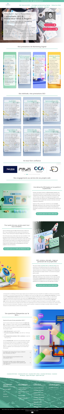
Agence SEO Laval (40, 375)
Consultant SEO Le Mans (34, 374)
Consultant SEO (9, 56)
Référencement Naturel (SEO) (24, 57)
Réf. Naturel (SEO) (24, 5)
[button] (60, 164)
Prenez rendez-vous (49, 29)
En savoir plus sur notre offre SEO (47, 214)
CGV (4, 391)
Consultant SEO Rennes (46, 374)
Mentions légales (7, 389)
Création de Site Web (54, 57)
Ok (32, 412)
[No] (62, 411)
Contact (46, 7)
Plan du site (5, 396)
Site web (33, 7)
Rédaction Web (56, 5)
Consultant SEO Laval (23, 374)
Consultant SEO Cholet (12, 374)
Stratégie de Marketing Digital (41, 5)
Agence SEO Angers (30, 375)
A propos (40, 7)
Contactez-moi (49, 25)
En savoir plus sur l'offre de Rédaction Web (17, 249)
